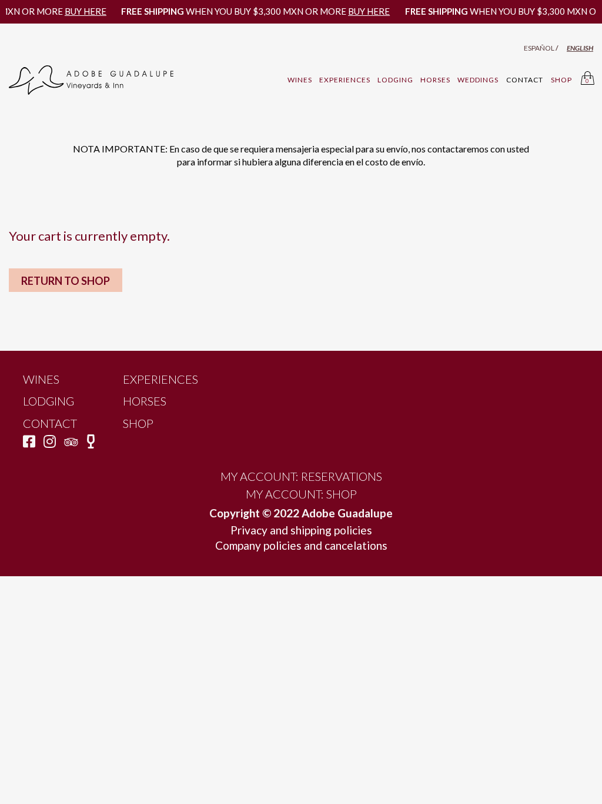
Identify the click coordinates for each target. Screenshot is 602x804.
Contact (50, 423)
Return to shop (65, 280)
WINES (299, 79)
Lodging (48, 401)
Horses (144, 401)
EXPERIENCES (344, 79)
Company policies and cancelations (301, 545)
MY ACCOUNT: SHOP (301, 494)
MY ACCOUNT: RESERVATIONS (301, 476)
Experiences (160, 379)
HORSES (435, 79)
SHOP (138, 423)
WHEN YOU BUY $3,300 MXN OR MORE (246, 11)
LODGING (395, 79)
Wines (41, 379)
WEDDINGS (478, 79)
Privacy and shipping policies (301, 530)
